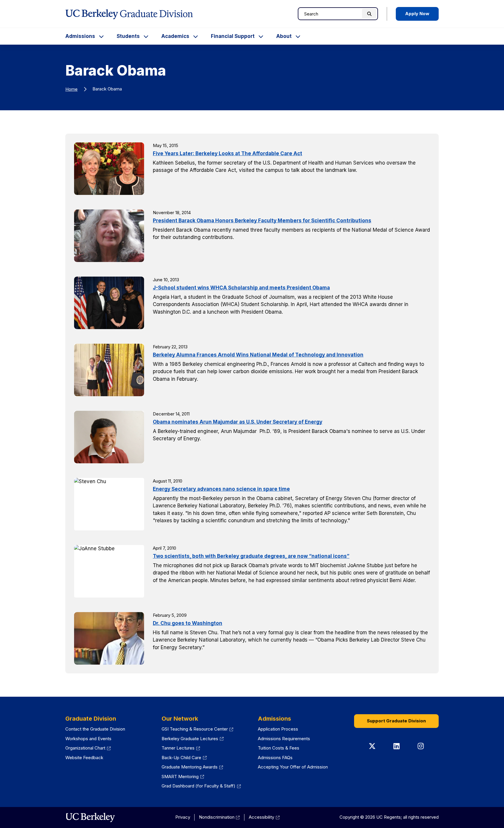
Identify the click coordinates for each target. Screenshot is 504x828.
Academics (175, 36)
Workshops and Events (88, 738)
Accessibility (264, 817)
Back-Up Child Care (184, 757)
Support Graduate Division (396, 721)
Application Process (278, 729)
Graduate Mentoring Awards (192, 767)
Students (128, 36)
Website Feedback (84, 757)
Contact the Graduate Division (95, 729)
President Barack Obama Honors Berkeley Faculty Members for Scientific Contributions (262, 220)
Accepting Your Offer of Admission (293, 767)
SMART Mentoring (183, 776)
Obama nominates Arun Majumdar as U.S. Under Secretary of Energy (237, 422)
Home (71, 89)
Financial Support (233, 36)
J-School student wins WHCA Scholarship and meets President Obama (241, 288)
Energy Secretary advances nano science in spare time (221, 489)
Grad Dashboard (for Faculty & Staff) (201, 786)
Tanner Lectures (181, 748)
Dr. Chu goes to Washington (187, 623)
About (284, 36)
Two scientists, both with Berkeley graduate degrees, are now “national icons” (251, 556)
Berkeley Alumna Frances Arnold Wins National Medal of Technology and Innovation (258, 355)
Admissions (80, 36)
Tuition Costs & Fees (278, 748)
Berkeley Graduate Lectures (193, 738)
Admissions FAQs (275, 757)
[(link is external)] (90, 817)
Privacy (182, 817)
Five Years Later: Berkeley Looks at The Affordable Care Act (227, 153)
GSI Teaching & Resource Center (197, 729)
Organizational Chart (88, 748)
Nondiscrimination (219, 817)
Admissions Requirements (284, 738)
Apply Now (417, 13)
